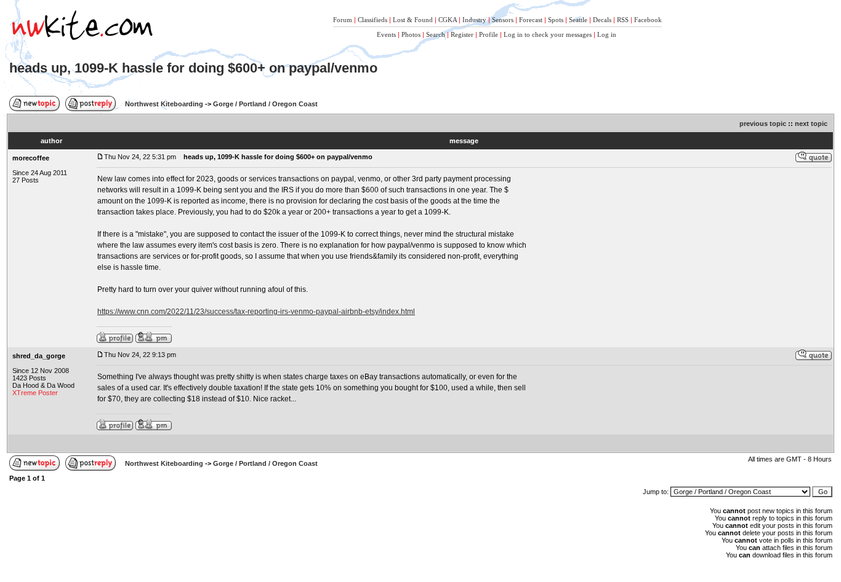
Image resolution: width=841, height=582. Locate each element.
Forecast (530, 19)
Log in (606, 34)
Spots (555, 19)
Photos (410, 34)
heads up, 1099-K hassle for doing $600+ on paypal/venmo (193, 68)
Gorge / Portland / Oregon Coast (265, 104)
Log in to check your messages (548, 34)
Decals (602, 19)
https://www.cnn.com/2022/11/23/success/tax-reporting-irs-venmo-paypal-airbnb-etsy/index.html (256, 311)
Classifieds (372, 19)
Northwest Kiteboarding (164, 104)
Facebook (648, 19)
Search (435, 34)
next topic (811, 123)
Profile (488, 34)
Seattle (578, 19)
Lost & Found (413, 19)
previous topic (762, 123)
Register (462, 34)
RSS (623, 19)
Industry (474, 19)
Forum (342, 19)
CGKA (447, 19)
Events (386, 34)
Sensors (502, 19)
